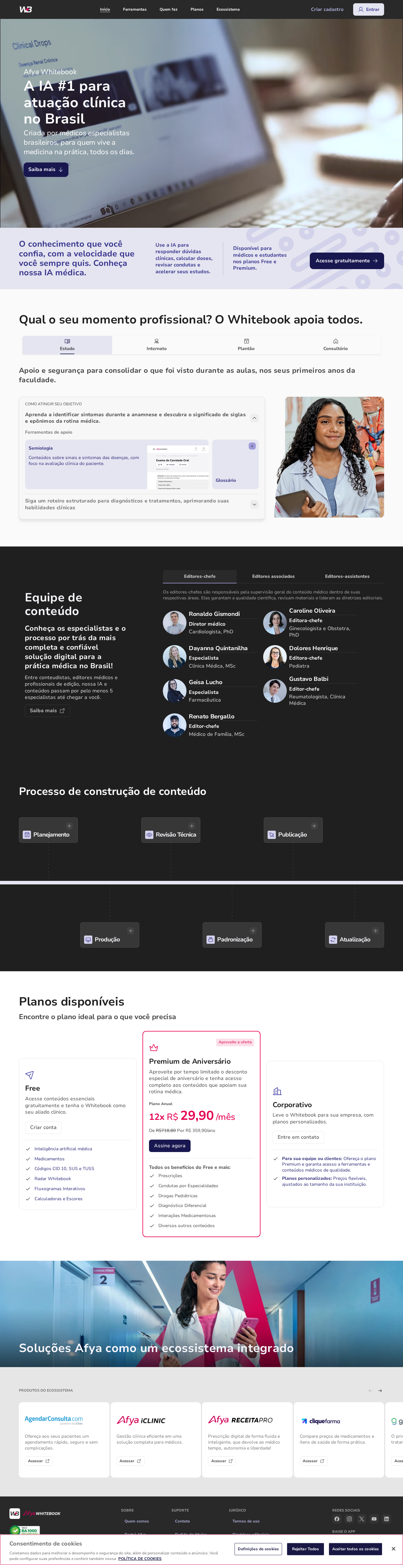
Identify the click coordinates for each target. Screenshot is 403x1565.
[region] (201, 1549)
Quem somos (136, 1521)
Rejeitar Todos (305, 1549)
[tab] (67, 345)
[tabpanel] (201, 436)
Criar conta (43, 1127)
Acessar (35, 1461)
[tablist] (201, 345)
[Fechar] (393, 1548)
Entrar (372, 9)
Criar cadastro (327, 9)
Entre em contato (298, 1137)
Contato (182, 1521)
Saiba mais (41, 169)
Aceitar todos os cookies (355, 1549)
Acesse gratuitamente (343, 260)
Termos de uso (246, 1521)
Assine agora (170, 1145)
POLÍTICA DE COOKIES (140, 1558)
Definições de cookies (258, 1549)
